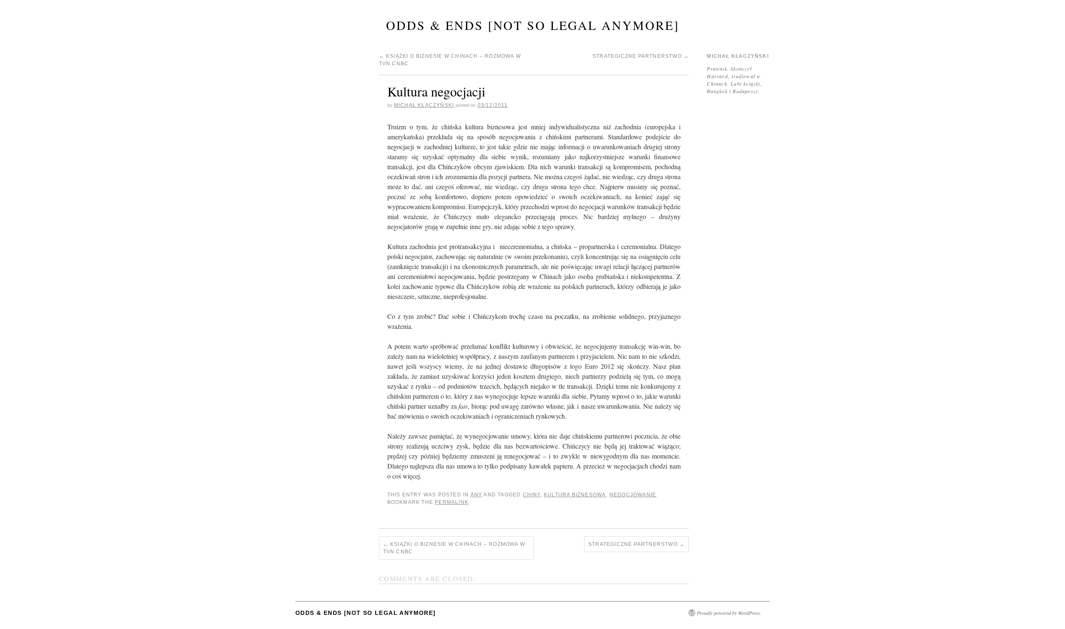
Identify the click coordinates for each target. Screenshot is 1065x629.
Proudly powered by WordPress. (729, 612)
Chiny (531, 495)
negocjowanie (632, 495)
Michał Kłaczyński (424, 105)
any (477, 495)
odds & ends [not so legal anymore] (532, 25)
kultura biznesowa (575, 495)
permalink (451, 502)
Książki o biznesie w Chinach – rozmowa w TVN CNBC (454, 548)
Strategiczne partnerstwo (640, 56)
